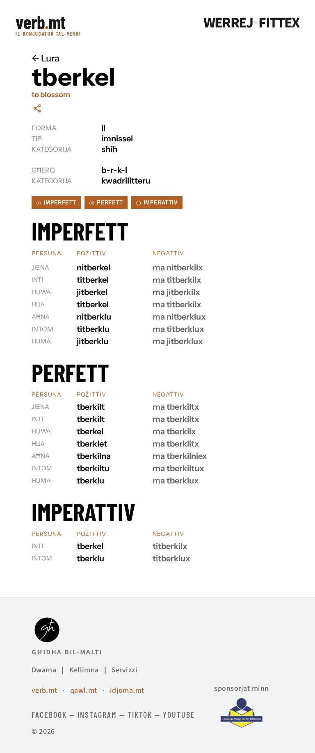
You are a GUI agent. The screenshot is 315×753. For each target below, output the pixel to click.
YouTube (179, 714)
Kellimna (84, 670)
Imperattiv (157, 203)
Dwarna (44, 670)
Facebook (49, 714)
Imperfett (56, 203)
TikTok (140, 714)
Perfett (106, 203)
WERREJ (228, 23)
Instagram (97, 714)
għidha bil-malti (67, 652)
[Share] (37, 108)
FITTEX (278, 23)
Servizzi (124, 670)
